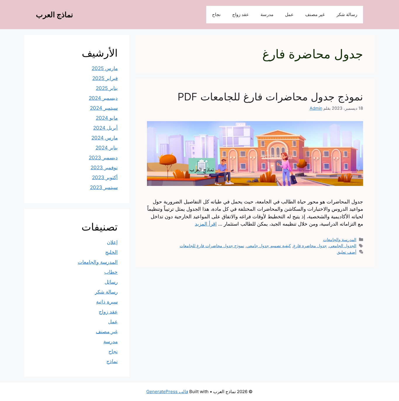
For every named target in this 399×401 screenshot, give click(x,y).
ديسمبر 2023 (103, 158)
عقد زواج (240, 14)
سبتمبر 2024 (104, 108)
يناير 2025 (107, 88)
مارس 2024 (104, 138)
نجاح (216, 14)
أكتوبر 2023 (105, 177)
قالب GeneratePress (167, 391)
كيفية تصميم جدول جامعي (269, 245)
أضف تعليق (346, 252)
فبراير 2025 (105, 78)
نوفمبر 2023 (104, 167)
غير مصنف (315, 14)
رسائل (111, 282)
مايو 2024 (107, 118)
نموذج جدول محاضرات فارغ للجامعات (212, 245)
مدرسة (267, 14)
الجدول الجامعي (342, 245)
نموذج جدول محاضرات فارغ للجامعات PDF (270, 96)
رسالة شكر (346, 14)
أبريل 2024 (105, 128)
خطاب (111, 272)
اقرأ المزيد (206, 224)
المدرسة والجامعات (339, 239)
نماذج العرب (54, 14)
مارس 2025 (105, 68)
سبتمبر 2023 (104, 187)
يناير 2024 (107, 148)
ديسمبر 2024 (103, 98)
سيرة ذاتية (107, 302)
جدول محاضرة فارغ (310, 245)
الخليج (111, 252)
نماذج (112, 361)
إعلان (112, 242)
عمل (289, 14)
